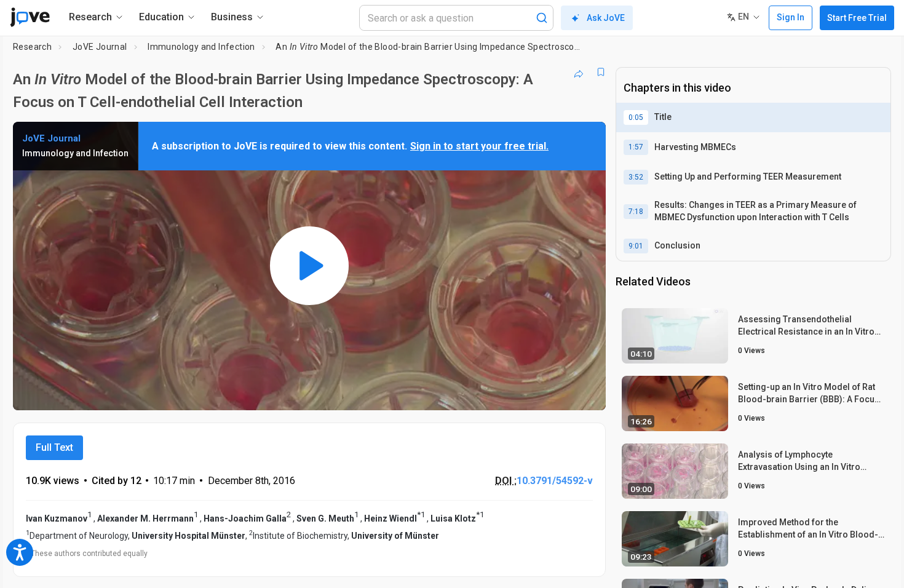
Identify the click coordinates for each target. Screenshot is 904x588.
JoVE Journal (100, 47)
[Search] (542, 18)
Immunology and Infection (201, 47)
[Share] (579, 72)
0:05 (635, 117)
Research (32, 47)
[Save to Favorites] (601, 72)
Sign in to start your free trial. (479, 146)
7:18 (635, 211)
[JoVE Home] (30, 17)
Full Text (54, 447)
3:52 (635, 177)
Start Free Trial (857, 18)
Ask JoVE (606, 18)
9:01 (635, 246)
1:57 (635, 147)
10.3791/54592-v (555, 481)
